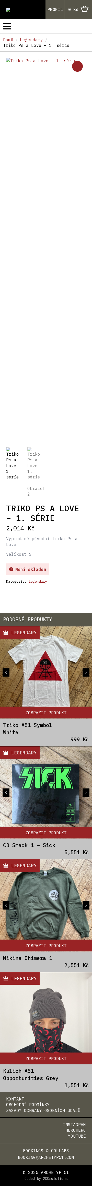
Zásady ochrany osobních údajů (43, 1110)
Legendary (31, 39)
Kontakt (15, 1099)
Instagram (74, 1124)
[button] (77, 66)
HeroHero (75, 1130)
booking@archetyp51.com (46, 1157)
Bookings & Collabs (46, 1150)
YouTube (77, 1136)
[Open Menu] (7, 26)
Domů (8, 39)
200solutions (55, 1178)
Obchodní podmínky (28, 1104)
